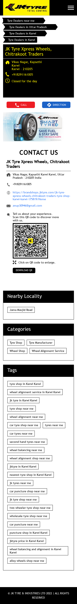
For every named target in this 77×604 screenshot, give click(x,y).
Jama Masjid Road (21, 310)
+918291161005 (22, 74)
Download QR (24, 270)
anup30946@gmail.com (27, 205)
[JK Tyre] (26, 7)
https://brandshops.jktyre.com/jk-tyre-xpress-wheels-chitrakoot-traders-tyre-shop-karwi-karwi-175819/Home (41, 195)
